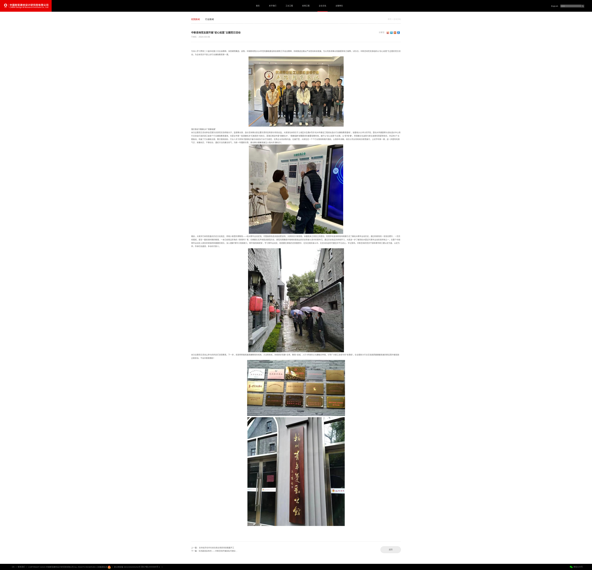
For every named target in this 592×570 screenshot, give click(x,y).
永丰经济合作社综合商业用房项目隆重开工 (216, 548)
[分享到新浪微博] (388, 32)
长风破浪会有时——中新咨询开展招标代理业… (218, 551)
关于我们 (272, 6)
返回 (391, 550)
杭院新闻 (195, 19)
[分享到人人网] (398, 32)
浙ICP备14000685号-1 (150, 567)
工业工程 (289, 6)
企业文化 (322, 6)
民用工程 (306, 6)
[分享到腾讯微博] (391, 32)
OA (13, 567)
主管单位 (339, 6)
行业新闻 (209, 19)
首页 (258, 6)
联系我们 (21, 567)
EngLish (554, 6)
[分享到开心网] (395, 32)
